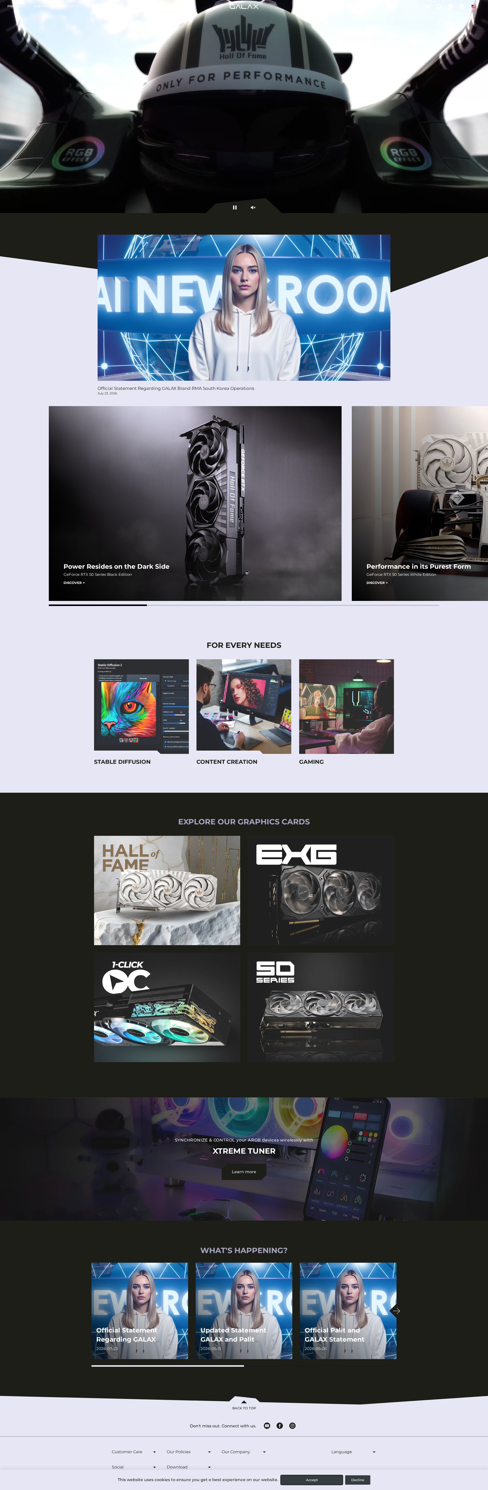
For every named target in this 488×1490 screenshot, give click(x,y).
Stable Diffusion (122, 761)
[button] (98, 605)
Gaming (311, 761)
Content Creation (226, 761)
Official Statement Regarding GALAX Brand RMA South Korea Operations (176, 388)
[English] (474, 6)
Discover (74, 583)
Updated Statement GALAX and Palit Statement (233, 1339)
